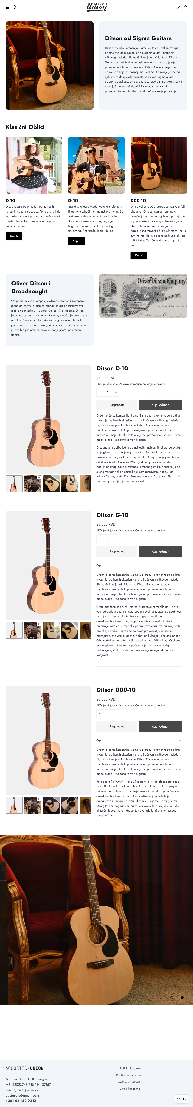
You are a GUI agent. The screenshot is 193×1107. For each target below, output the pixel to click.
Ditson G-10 (112, 515)
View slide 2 (171, 997)
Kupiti (14, 236)
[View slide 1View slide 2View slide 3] (96, 920)
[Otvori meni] (5, 7)
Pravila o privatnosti (128, 1082)
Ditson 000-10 (116, 690)
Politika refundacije (128, 1075)
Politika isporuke (130, 1068)
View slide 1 (161, 997)
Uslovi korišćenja (130, 1088)
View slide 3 (182, 997)
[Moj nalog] (177, 7)
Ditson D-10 (112, 368)
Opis (99, 565)
